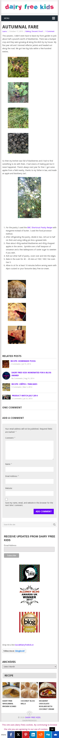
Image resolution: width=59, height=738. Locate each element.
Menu (6, 18)
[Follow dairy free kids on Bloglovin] (14, 652)
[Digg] (48, 734)
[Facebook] (11, 734)
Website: (8, 488)
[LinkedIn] (33, 734)
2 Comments (15, 364)
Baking (28, 31)
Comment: (10, 438)
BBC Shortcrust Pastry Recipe (39, 227)
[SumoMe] (55, 734)
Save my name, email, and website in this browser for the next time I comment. (29, 504)
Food (41, 31)
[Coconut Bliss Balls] (29, 690)
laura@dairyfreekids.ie (24, 645)
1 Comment (49, 31)
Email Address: (12, 476)
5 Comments (16, 387)
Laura (4, 31)
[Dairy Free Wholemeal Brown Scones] (11, 690)
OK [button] (52, 729)
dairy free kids (32, 717)
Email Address (10, 545)
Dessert (35, 31)
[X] (18, 734)
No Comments (17, 378)
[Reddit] (40, 734)
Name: (8, 464)
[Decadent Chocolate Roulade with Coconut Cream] (47, 690)
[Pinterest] (25, 734)
